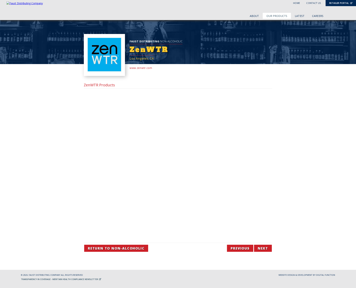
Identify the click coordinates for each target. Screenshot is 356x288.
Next (263, 248)
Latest (299, 16)
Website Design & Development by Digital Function (306, 275)
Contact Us (313, 3)
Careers (317, 16)
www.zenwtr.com (141, 68)
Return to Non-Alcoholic (116, 248)
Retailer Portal (339, 3)
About (254, 16)
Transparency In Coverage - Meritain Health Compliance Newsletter (60, 279)
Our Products (276, 16)
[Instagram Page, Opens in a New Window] (346, 15)
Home (296, 3)
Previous (240, 248)
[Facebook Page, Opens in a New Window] (339, 15)
